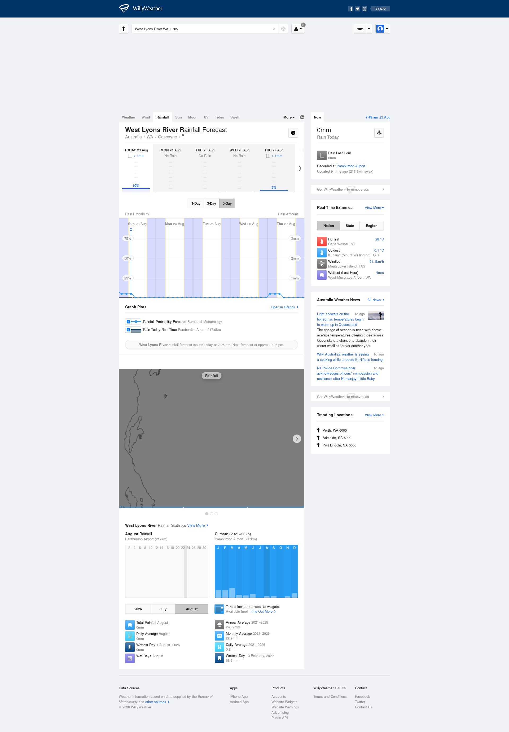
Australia (133, 137)
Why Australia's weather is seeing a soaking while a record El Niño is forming (350, 357)
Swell (234, 117)
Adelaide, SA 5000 (337, 437)
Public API (279, 717)
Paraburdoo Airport (351, 165)
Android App (239, 701)
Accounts (278, 696)
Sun (178, 117)
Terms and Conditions (330, 696)
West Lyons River (183, 136)
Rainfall (162, 117)
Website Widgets (284, 701)
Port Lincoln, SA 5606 (339, 445)
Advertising (280, 712)
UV (206, 117)
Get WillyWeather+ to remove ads (343, 189)
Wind (146, 117)
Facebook (362, 696)
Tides (219, 117)
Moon (193, 117)
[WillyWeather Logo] (144, 8)
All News (374, 299)
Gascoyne (167, 137)
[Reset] (274, 29)
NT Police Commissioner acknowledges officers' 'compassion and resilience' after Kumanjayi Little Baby (350, 373)
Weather (128, 117)
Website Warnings (285, 706)
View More (196, 525)
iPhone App (239, 696)
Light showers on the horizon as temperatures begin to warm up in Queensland (350, 329)
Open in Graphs (283, 306)
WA (150, 137)
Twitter (360, 701)
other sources (155, 701)
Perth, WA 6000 (335, 430)
